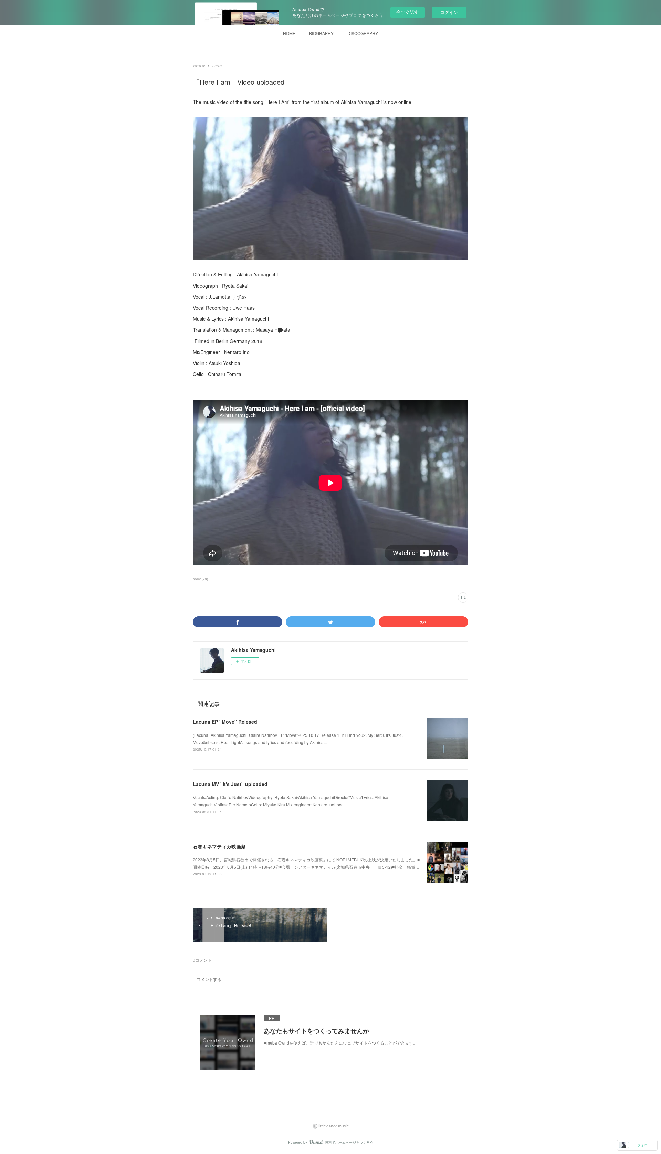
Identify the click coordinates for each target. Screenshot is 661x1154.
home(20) (200, 578)
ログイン (449, 12)
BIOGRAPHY (321, 33)
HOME (289, 33)
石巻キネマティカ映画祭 (219, 846)
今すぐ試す (407, 12)
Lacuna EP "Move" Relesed (225, 721)
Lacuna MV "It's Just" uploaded (230, 784)
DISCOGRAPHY (362, 33)
